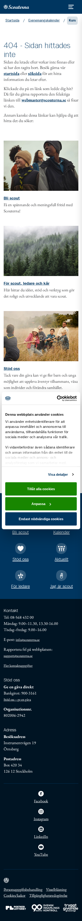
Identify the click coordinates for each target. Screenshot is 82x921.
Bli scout (12, 198)
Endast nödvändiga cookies (41, 519)
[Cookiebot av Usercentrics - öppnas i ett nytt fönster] (58, 398)
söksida (34, 73)
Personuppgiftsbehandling (23, 889)
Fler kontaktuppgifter (18, 665)
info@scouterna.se (28, 639)
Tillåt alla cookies (41, 489)
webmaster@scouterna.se (43, 100)
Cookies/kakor (15, 895)
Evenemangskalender (44, 20)
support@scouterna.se (18, 655)
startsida (11, 73)
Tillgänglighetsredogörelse (48, 895)
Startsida (12, 20)
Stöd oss (12, 369)
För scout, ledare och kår (26, 283)
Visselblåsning (56, 889)
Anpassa (38, 504)
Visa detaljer (58, 474)
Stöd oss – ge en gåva (17, 699)
